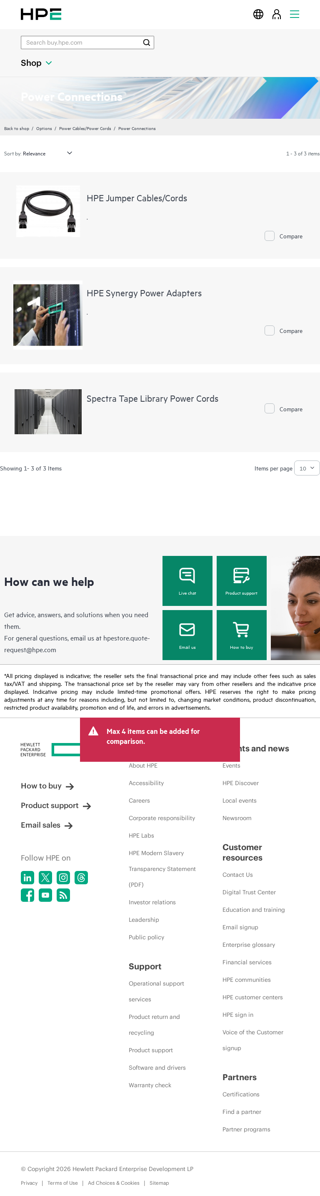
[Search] (146, 42)
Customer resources (242, 852)
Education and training (253, 909)
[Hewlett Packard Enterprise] (41, 14)
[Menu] (294, 14)
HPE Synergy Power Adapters (144, 292)
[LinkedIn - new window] (27, 877)
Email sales (40, 825)
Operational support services (156, 991)
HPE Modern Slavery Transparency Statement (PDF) (162, 868)
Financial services (247, 962)
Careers (139, 800)
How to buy (241, 646)
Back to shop (16, 128)
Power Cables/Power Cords (85, 128)
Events (231, 765)
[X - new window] (45, 877)
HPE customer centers (252, 997)
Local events (239, 800)
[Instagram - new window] (63, 877)
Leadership (144, 919)
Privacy (29, 1183)
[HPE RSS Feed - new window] (63, 895)
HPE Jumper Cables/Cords (137, 197)
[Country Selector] (258, 14)
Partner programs (246, 1129)
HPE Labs (141, 835)
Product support (241, 592)
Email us (187, 646)
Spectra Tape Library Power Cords (152, 398)
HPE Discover (240, 783)
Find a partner (241, 1112)
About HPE (143, 765)
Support (145, 966)
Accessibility (146, 783)
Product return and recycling (154, 1024)
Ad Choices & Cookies (114, 1183)
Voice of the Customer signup (252, 1040)
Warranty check (150, 1085)
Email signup (240, 927)
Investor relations (152, 902)
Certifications (241, 1094)
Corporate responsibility (162, 818)
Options (44, 128)
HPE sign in (237, 1014)
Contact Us (237, 874)
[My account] (277, 14)
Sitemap (159, 1183)
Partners (239, 1077)
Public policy (146, 937)
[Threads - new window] (81, 877)
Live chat (187, 592)
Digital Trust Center (249, 892)
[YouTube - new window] (45, 895)
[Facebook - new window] (27, 895)
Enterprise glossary (248, 944)
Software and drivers (157, 1067)
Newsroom (237, 818)
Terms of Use (63, 1183)
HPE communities (246, 979)
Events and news (255, 748)
